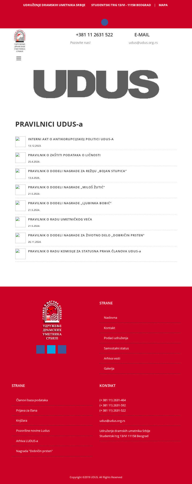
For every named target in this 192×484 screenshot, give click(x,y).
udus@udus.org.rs (143, 42)
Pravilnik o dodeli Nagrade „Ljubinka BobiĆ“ (69, 203)
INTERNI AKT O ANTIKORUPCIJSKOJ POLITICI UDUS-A (71, 139)
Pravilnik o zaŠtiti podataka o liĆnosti (64, 155)
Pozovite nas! (80, 42)
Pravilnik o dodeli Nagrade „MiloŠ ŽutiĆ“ (66, 187)
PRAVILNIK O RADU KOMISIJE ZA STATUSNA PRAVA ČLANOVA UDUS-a (84, 251)
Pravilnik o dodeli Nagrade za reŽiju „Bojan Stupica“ (77, 171)
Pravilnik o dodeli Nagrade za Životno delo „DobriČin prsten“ (86, 235)
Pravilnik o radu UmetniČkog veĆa (60, 219)
